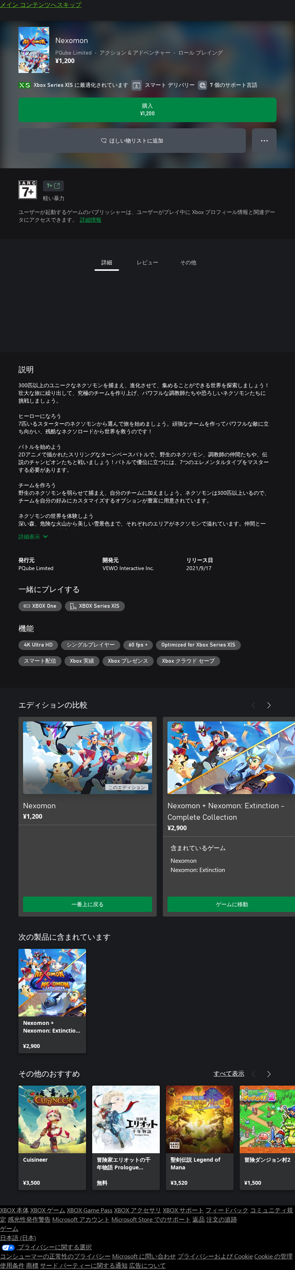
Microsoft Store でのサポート (151, 1219)
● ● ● (264, 140)
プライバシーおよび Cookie (215, 1256)
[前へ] (253, 705)
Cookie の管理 (273, 1256)
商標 (32, 1265)
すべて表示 (229, 1073)
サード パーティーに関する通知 (84, 1265)
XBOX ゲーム (47, 1210)
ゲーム (9, 1228)
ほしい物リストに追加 (136, 140)
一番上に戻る (87, 904)
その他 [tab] (188, 262)
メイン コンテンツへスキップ (40, 4)
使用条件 (12, 1265)
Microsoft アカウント (81, 1219)
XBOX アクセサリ (137, 1210)
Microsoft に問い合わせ (144, 1256)
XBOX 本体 (14, 1210)
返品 (198, 1219)
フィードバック (227, 1210)
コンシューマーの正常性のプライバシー (55, 1256)
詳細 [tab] (106, 262)
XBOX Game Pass (90, 1210)
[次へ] (269, 705)
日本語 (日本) (18, 1238)
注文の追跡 (221, 1219)
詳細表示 (29, 536)
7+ (49, 186)
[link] (52, 1001)
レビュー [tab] (147, 262)
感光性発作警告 (29, 1219)
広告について (147, 1265)
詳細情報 (90, 219)
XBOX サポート (183, 1210)
